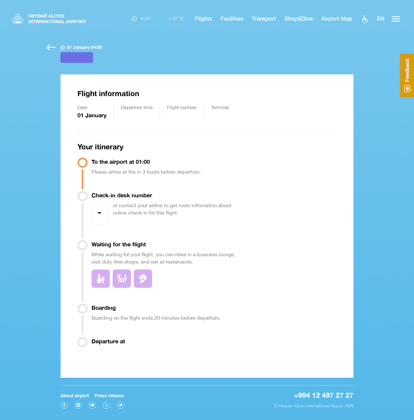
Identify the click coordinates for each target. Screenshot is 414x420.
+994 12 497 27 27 (323, 395)
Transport (264, 18)
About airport (75, 395)
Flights (203, 18)
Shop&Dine (298, 18)
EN (380, 18)
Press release (109, 395)
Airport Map (336, 18)
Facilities (232, 18)
